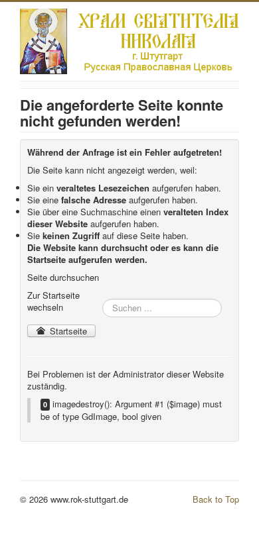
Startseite (67, 331)
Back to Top (216, 499)
